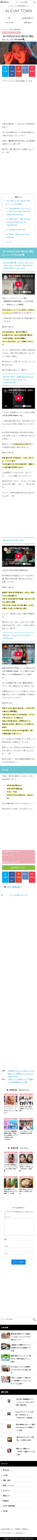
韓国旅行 (6, 1501)
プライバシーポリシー (7, 1533)
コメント (7, 1217)
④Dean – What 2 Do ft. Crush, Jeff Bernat (17, 235)
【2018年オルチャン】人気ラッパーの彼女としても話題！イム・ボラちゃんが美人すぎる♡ (21, 1073)
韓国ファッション (9, 1485)
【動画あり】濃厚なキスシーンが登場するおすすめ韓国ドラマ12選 (21, 1348)
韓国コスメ (6, 1496)
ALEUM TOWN (14, 1538)
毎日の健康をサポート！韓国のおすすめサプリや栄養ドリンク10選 (10, 1191)
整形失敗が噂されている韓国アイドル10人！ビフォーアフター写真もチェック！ (21, 1337)
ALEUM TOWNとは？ (28, 18)
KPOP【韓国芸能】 (14, 887)
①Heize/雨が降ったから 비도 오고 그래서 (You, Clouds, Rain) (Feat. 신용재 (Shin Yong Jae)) (18, 211)
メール (6, 1246)
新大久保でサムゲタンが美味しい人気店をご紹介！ (26, 1191)
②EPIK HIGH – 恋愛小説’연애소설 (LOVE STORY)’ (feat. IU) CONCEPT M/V (18, 222)
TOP (9, 18)
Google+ (18, 72)
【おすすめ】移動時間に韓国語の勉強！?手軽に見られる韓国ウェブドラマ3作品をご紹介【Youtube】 (10, 1135)
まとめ (8, 242)
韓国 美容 (6, 1480)
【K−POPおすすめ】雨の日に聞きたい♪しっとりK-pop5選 (17, 202)
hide (20, 197)
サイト (6, 1253)
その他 (5, 1475)
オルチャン (6, 1490)
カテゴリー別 (9, 22)
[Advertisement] (18, 103)
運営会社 (24, 1529)
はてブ (25, 69)
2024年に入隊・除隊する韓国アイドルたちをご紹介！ (26, 1108)
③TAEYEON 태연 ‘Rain (15, 230)
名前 (5, 1239)
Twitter (5, 72)
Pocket (32, 72)
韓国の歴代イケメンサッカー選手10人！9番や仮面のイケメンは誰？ (21, 1359)
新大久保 (6, 1470)
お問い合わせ (27, 22)
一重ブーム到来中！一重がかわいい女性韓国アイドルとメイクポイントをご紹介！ (21, 1380)
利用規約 (17, 1529)
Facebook (12, 72)
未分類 (5, 1511)
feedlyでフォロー (19, 867)
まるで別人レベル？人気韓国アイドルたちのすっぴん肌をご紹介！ (21, 1369)
